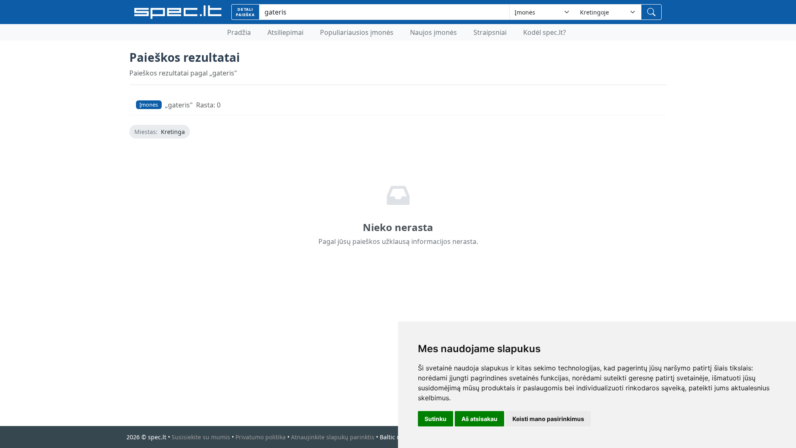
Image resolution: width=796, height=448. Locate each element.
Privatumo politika (260, 437)
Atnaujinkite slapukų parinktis (332, 437)
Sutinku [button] (436, 418)
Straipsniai (490, 32)
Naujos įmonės (433, 32)
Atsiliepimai (285, 32)
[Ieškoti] (651, 12)
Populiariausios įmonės (356, 32)
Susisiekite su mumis (201, 437)
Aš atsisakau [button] (479, 418)
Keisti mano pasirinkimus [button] (548, 418)
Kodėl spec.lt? (544, 32)
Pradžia (239, 32)
